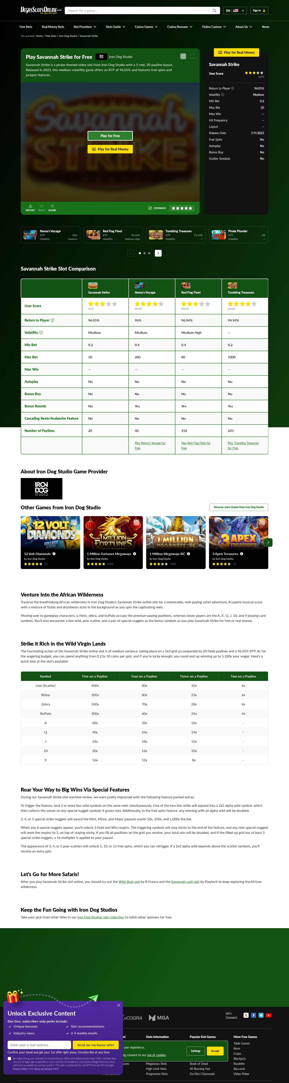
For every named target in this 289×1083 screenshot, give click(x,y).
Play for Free (110, 135)
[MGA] (159, 1017)
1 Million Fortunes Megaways (109, 553)
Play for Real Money (113, 149)
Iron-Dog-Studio (68, 36)
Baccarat (239, 1069)
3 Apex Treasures (225, 553)
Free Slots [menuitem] (26, 27)
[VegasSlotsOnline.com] (41, 10)
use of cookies (156, 1055)
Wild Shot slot (129, 881)
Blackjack (240, 1058)
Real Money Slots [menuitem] (53, 27)
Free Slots (50, 36)
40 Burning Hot (200, 1069)
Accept (215, 1051)
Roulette (239, 1063)
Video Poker (241, 1074)
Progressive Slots (157, 1074)
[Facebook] (253, 1015)
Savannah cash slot (185, 881)
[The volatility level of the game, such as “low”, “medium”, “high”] (222, 94)
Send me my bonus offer (95, 1044)
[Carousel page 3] (149, 253)
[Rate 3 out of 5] (182, 208)
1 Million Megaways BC (167, 553)
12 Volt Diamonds (37, 553)
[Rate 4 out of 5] (186, 208)
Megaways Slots (156, 1063)
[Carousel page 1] (140, 253)
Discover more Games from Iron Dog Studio (239, 507)
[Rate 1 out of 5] (173, 208)
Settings (195, 1051)
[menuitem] (85, 26)
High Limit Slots (156, 1069)
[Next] (158, 253)
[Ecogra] (129, 1017)
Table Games (242, 1043)
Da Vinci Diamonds (202, 1074)
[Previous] (130, 253)
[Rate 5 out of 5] (190, 208)
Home (39, 36)
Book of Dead (199, 1063)
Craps (237, 1053)
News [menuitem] (265, 27)
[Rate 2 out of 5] (177, 208)
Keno (237, 1048)
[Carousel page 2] (144, 253)
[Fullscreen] (192, 56)
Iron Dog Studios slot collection (100, 917)
